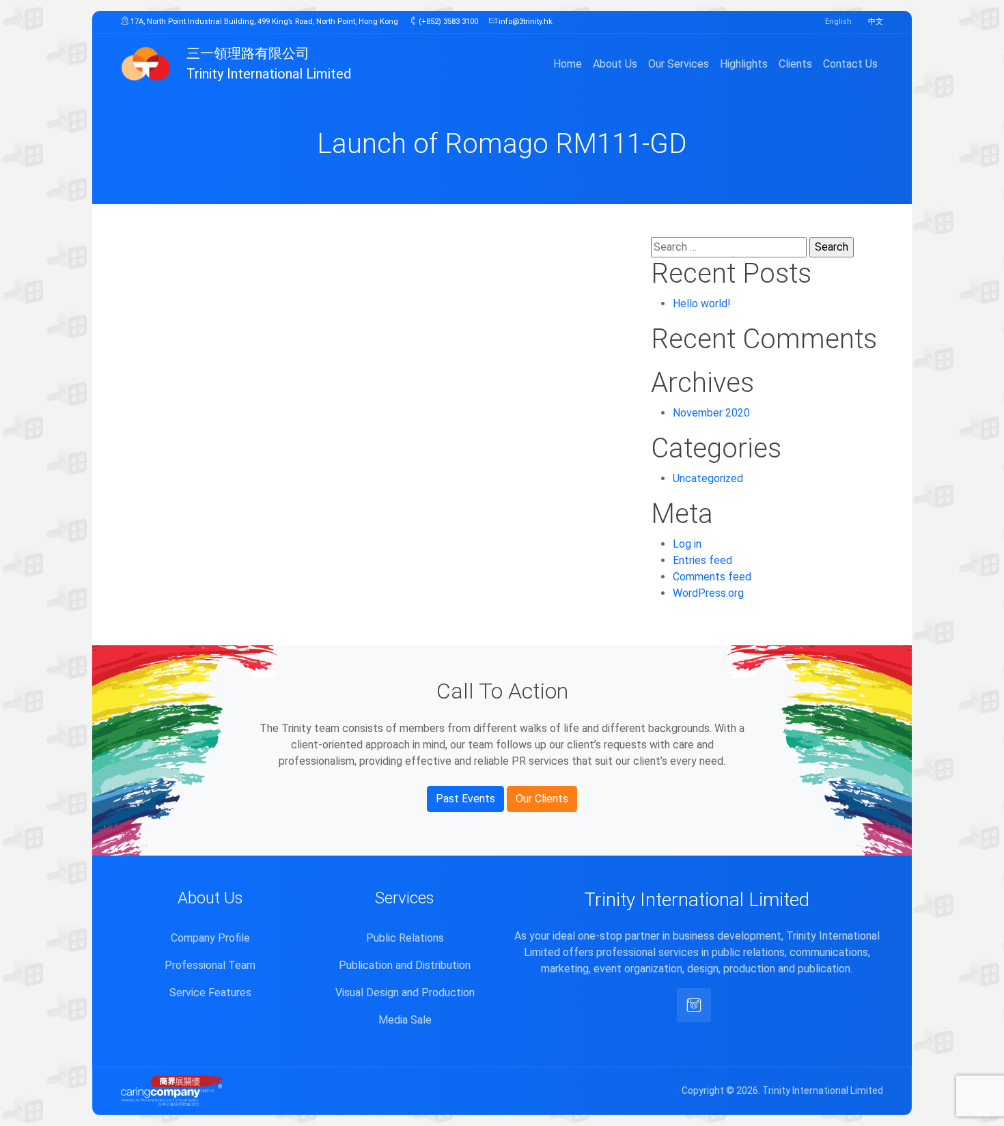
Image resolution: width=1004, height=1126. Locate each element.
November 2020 (711, 412)
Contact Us (850, 63)
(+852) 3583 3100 (447, 21)
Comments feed (712, 576)
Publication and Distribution (405, 965)
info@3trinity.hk (525, 21)
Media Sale (405, 1019)
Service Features (210, 992)
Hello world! (702, 303)
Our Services (678, 63)
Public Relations (405, 937)
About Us (615, 63)
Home (567, 63)
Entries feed (702, 560)
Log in (687, 543)
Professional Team (210, 965)
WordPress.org (708, 593)
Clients (795, 63)
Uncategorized (708, 478)
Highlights (744, 63)
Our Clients (542, 798)
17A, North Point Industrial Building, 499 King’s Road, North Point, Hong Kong (263, 21)
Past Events (465, 798)
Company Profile (210, 937)
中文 (875, 21)
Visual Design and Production (405, 992)
